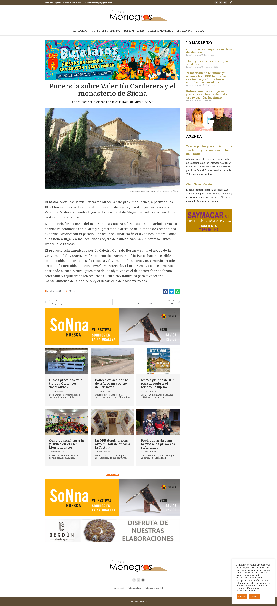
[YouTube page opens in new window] (225, 2)
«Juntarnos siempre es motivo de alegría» (209, 51)
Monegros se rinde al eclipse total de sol (207, 63)
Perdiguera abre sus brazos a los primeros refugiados (158, 444)
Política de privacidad (154, 588)
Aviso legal (119, 588)
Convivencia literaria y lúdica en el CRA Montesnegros (66, 444)
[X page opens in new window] (221, 2)
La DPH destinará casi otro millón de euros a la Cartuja (112, 444)
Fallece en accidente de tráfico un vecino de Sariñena (111, 383)
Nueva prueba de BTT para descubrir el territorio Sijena (158, 383)
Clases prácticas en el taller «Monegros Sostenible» (66, 383)
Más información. (203, 174)
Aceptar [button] (254, 596)
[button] (165, 291)
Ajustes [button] (241, 596)
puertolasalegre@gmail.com (99, 3)
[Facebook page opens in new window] (216, 2)
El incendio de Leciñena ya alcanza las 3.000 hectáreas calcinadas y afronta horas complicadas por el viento (206, 77)
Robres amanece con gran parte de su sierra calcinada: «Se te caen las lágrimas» (207, 94)
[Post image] (66, 361)
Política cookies (134, 588)
